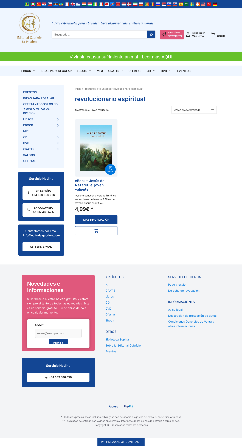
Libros (26, 71)
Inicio (78, 88)
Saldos (29, 155)
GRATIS (113, 71)
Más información (96, 219)
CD (149, 71)
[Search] (151, 34)
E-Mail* (39, 325)
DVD (164, 71)
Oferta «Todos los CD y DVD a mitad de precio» (40, 108)
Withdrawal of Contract (121, 442)
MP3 (100, 71)
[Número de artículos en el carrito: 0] (213, 34)
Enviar (58, 343)
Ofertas (134, 71)
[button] (96, 230)
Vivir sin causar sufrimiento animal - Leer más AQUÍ (121, 56)
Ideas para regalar (56, 71)
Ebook (82, 71)
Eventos (183, 71)
